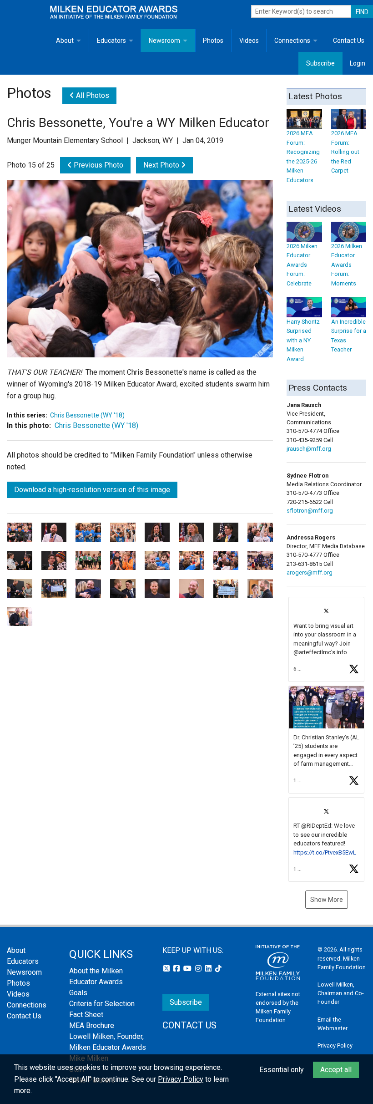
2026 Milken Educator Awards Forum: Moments (346, 264)
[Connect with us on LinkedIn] (209, 968)
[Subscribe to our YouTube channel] (188, 968)
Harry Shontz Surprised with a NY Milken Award (303, 340)
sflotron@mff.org (310, 510)
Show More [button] (326, 899)
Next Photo (162, 165)
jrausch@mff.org (309, 448)
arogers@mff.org (310, 572)
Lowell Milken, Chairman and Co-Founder (341, 993)
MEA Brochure (91, 1025)
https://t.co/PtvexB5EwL (324, 852)
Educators (111, 40)
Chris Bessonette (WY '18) (87, 415)
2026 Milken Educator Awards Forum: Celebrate (302, 264)
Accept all (336, 1069)
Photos (213, 40)
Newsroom (164, 40)
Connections (292, 40)
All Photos (91, 95)
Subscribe (320, 63)
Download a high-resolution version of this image (92, 489)
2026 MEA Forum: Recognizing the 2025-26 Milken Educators (303, 156)
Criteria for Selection (102, 1003)
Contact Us (348, 40)
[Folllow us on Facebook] (177, 968)
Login (357, 63)
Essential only (281, 1069)
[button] (326, 639)
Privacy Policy (335, 1045)
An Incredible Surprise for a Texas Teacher (348, 335)
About (65, 40)
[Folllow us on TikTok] (218, 968)
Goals (78, 992)
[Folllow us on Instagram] (199, 968)
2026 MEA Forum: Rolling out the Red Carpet (345, 152)
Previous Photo (97, 165)
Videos (249, 40)
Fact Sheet (86, 1014)
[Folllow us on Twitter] (167, 968)
